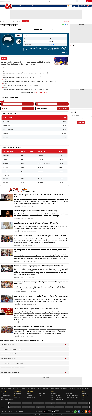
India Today (23, 1)
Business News (69, 407)
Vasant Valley (3, 393)
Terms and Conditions (54, 388)
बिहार (19, 21)
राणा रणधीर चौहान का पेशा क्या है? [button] (9, 358)
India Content (84, 397)
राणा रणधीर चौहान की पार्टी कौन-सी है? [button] (10, 372)
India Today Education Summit (57, 399)
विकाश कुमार (6, 163)
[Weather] (79, 6)
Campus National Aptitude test (7, 399)
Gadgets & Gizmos (31, 397)
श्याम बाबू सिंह (6, 155)
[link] (90, 1)
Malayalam (40, 1)
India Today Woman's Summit (72, 395)
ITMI (2, 397)
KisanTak (73, 1)
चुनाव (8, 21)
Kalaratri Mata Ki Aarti (15, 407)
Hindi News (2, 21)
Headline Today (85, 399)
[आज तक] (8, 6)
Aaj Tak (12, 1)
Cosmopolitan (30, 393)
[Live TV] (88, 6)
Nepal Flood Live (40, 407)
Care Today (84, 393)
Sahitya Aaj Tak (54, 393)
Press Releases (72, 388)
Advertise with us (16, 388)
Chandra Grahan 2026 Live (28, 407)
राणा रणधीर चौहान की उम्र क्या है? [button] (9, 354)
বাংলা (19, 1)
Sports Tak (67, 1)
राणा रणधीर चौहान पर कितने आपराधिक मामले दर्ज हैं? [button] (13, 367)
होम (16, 6)
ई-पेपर (17, 1)
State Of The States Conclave (72, 397)
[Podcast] (82, 6)
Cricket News (77, 407)
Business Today (47, 1)
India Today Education (5, 395)
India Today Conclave (55, 395)
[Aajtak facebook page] (79, 411)
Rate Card (39, 388)
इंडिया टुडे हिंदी (30, 1)
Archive (21, 411)
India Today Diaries (17, 393)
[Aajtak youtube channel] (89, 411)
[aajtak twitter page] (82, 411)
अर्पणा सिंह (5, 171)
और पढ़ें (63, 52)
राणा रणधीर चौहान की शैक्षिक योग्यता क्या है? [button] (11, 349)
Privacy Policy (45, 388)
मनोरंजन (33, 6)
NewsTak (58, 1)
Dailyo (10, 411)
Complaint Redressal (25, 388)
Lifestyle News (86, 407)
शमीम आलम (5, 182)
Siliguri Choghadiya (61, 403)
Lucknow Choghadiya (15, 403)
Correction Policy (64, 388)
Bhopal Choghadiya (72, 403)
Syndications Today (58, 414)
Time (40, 395)
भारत (25, 6)
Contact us (8, 388)
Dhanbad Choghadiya (50, 403)
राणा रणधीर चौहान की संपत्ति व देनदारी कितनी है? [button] (12, 363)
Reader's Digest (42, 393)
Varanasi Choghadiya (38, 403)
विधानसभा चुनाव (13, 21)
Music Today (29, 395)
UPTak (62, 1)
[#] (63, 24)
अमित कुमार (5, 178)
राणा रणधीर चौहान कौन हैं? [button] (7, 344)
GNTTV (34, 1)
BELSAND (51, 44)
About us (3, 388)
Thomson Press (17, 397)
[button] (89, 403)
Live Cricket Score (59, 407)
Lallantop (53, 1)
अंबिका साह (5, 167)
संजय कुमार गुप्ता (6, 175)
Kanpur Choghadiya (27, 403)
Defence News (50, 407)
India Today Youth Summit (56, 397)
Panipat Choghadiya (83, 403)
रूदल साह (5, 159)
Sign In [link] (87, 1)
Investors (33, 388)
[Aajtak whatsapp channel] (75, 411)
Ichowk (15, 411)
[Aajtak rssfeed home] (86, 411)
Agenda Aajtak (69, 393)
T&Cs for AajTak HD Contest (82, 388)
